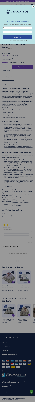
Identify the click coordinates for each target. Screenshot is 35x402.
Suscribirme (17, 37)
